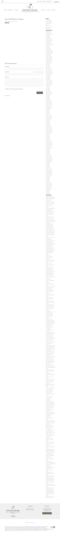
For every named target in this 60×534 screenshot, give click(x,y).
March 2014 (48, 154)
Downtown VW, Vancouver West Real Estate (50, 265)
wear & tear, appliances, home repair (49, 469)
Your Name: (7, 66)
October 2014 (48, 146)
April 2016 (48, 124)
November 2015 (49, 130)
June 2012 (48, 178)
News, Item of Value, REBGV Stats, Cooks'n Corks (50, 385)
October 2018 (48, 91)
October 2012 (48, 173)
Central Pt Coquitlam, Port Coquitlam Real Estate (50, 234)
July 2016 (48, 120)
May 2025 (48, 37)
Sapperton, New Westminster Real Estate (49, 439)
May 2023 (48, 47)
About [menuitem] (53, 10)
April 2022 (48, 54)
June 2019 (48, 88)
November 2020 (49, 72)
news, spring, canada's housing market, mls (49, 397)
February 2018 (49, 101)
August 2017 (48, 108)
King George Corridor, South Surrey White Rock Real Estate (50, 334)
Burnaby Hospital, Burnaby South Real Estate (50, 214)
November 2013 (49, 159)
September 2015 (49, 132)
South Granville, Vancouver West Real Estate (50, 447)
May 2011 (47, 191)
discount (47, 258)
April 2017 (48, 113)
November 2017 (49, 105)
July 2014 (48, 149)
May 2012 (48, 179)
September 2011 (49, 188)
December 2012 (49, 171)
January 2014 (48, 156)
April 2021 (48, 66)
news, (47, 375)
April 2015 (48, 138)
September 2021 (49, 61)
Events (47, 24)
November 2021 (49, 59)
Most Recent (48, 31)
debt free (48, 255)
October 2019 (48, 83)
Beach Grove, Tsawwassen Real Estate (49, 205)
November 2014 (49, 144)
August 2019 (48, 85)
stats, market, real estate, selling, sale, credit (50, 459)
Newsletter (48, 28)
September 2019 (49, 84)
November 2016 (49, 117)
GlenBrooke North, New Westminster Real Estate (50, 302)
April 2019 (48, 90)
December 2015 (49, 129)
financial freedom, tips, (50, 286)
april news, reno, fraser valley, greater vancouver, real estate (50, 202)
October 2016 (48, 118)
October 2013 (48, 160)
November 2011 (49, 185)
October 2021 (48, 60)
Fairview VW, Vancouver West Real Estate (50, 280)
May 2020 (48, 78)
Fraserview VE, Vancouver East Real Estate (50, 295)
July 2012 (48, 177)
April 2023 (48, 48)
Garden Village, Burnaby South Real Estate (50, 298)
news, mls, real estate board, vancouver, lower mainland (50, 389)
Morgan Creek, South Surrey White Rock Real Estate (50, 367)
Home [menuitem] (5, 10)
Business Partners (49, 21)
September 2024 (49, 41)
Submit (39, 92)
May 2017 (48, 112)
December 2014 (49, 143)
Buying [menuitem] (16, 10)
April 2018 (48, 99)
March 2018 (48, 100)
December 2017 (49, 103)
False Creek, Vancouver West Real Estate (50, 284)
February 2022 (49, 56)
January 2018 (48, 102)
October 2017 (48, 106)
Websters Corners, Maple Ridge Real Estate (49, 473)
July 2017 (48, 109)
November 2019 (49, 82)
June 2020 (48, 77)
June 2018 (48, 96)
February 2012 (49, 183)
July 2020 (48, 76)
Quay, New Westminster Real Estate (49, 418)
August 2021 (48, 62)
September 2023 (49, 44)
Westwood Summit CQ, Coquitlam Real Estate (50, 482)
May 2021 (48, 65)
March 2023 (48, 49)
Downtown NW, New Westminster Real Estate (50, 261)
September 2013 (49, 161)
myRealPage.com (32, 522)
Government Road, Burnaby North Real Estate (50, 308)
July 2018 (48, 95)
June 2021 (48, 64)
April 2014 (48, 153)
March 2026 (48, 32)
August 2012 (48, 176)
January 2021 (48, 70)
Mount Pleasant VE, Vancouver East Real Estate (50, 371)
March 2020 (48, 79)
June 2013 (48, 164)
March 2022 (48, 55)
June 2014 (48, 150)
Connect (49, 1)
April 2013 (48, 166)
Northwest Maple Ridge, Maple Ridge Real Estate (50, 407)
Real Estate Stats (49, 425)
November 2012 (49, 172)
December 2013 (49, 158)
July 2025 (48, 35)
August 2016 (48, 119)
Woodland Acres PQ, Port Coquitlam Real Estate (50, 494)
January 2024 (49, 43)
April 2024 (48, 42)
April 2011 (48, 193)
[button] (11, 516)
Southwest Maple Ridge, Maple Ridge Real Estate (50, 455)
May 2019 (48, 89)
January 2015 (48, 142)
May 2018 (48, 97)
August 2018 (48, 94)
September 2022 (49, 53)
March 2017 (48, 114)
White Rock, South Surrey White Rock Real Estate (50, 485)
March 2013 (48, 167)
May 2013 (48, 165)
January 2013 (48, 170)
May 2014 (48, 152)
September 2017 (49, 107)
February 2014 (49, 155)
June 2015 (48, 136)
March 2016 (48, 125)
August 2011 (48, 189)
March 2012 (48, 182)
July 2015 (48, 135)
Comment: (7, 77)
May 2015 (48, 137)
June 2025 (48, 36)
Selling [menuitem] (43, 10)
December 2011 (49, 184)
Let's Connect (47, 513)
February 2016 (49, 126)
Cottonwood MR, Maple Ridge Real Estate (49, 252)
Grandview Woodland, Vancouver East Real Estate (50, 312)
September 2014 (49, 147)
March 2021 (48, 67)
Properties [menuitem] (10, 10)
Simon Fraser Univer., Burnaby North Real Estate (50, 443)
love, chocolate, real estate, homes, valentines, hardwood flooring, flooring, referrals (50, 342)
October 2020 (49, 73)
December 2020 (49, 71)
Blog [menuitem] (48, 10)
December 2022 (49, 50)
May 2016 (48, 123)
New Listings (48, 27)
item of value (48, 326)
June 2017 (48, 111)
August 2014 (48, 148)
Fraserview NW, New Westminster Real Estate (50, 291)
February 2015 (49, 141)
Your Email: (7, 71)
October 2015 (48, 131)
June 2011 (48, 190)
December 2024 (49, 38)
